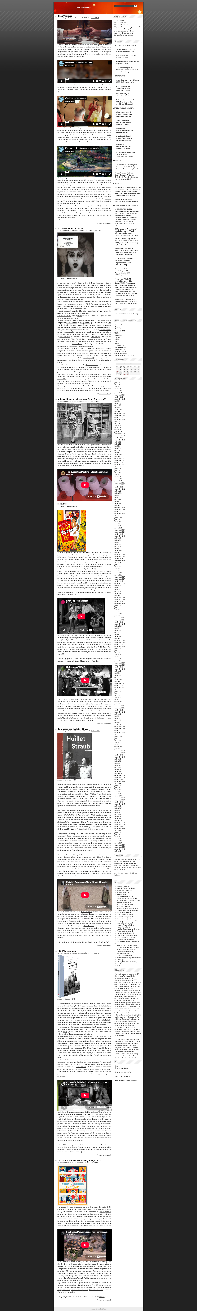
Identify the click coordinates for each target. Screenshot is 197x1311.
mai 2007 (117, 812)
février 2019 (118, 550)
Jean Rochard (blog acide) (125, 951)
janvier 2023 (118, 456)
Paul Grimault (88, 358)
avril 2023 (117, 450)
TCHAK (118, 102)
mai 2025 (117, 403)
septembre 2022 (119, 464)
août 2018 (117, 563)
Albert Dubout (85, 383)
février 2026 (118, 391)
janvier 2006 (118, 843)
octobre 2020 (118, 511)
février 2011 (118, 724)
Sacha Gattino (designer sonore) (127, 911)
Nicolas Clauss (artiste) (124, 919)
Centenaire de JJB (120, 353)
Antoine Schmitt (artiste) (125, 923)
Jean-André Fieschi (87, 799)
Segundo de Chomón (64, 316)
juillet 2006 (118, 833)
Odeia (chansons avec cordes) (127, 962)
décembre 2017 (119, 577)
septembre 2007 (119, 804)
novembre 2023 (119, 436)
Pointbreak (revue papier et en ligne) (129, 958)
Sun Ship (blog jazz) (123, 953)
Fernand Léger (79, 320)
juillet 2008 (118, 786)
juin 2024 (117, 421)
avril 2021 (117, 499)
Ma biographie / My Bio (124, 890)
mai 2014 (117, 653)
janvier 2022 (118, 481)
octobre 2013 (118, 667)
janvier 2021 (118, 505)
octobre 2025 (118, 397)
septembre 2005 (119, 849)
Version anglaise (121, 169)
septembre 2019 (119, 536)
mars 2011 (117, 722)
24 (127, 373)
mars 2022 (117, 477)
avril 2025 (117, 405)
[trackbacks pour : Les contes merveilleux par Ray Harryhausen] (110, 1300)
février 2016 (118, 614)
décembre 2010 (119, 726)
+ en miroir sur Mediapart (122, 29)
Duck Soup (85, 585)
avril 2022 (117, 475)
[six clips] (114, 195)
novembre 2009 (119, 753)
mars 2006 (117, 839)
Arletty (65, 1032)
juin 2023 (117, 446)
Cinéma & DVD (95, 18)
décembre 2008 (119, 775)
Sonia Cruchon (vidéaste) (125, 915)
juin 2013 (117, 673)
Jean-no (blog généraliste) (125, 933)
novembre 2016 (119, 599)
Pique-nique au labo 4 (123, 88)
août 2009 (117, 759)
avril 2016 (117, 610)
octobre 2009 (118, 755)
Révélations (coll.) (120, 349)
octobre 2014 (118, 644)
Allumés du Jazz (120, 345)
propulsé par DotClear (98, 1309)
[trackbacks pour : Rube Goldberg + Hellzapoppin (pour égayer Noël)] (110, 723)
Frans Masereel (65, 337)
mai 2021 (117, 497)
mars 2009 (117, 769)
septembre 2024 (119, 419)
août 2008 (117, 783)
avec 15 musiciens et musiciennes (127, 211)
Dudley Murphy (85, 323)
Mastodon (134, 1080)
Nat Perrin (89, 583)
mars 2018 (117, 571)
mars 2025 (117, 407)
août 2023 (117, 442)
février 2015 (118, 636)
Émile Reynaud (92, 304)
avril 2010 (117, 743)
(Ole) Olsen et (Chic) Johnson (73, 644)
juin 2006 (117, 835)
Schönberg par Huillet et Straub (72, 729)
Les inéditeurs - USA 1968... (126, 896)
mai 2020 (117, 522)
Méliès (79, 316)
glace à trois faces (121, 291)
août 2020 (117, 515)
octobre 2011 (118, 710)
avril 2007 (117, 814)
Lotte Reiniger (95, 337)
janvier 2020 (118, 528)
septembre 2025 (119, 399)
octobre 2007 (118, 802)
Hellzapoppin (62, 557)
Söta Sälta (120, 964)
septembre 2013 (119, 669)
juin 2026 (117, 383)
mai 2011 (117, 718)
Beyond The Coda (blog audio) (127, 945)
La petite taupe (81, 1207)
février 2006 (118, 841)
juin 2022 (117, 471)
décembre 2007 (119, 798)
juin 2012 (117, 693)
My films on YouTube (124, 902)
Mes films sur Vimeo (123, 906)
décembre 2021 (119, 483)
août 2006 (117, 831)
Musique (117, 327)
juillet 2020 (118, 518)
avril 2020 (117, 524)
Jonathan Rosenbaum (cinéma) (127, 929)
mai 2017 (117, 589)
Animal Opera (125, 94)
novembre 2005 (119, 847)
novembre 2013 (119, 665)
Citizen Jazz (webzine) (124, 955)
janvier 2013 (118, 681)
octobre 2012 (118, 685)
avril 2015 (117, 632)
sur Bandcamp (127, 275)
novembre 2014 (119, 642)
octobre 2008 (118, 779)
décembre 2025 (119, 395)
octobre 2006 (118, 826)
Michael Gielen (89, 926)
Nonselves (118, 199)
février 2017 (118, 593)
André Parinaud (81, 1067)
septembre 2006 (119, 828)
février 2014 (118, 659)
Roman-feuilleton (120, 347)
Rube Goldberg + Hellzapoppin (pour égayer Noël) (81, 399)
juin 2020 (117, 520)
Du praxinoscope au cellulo (70, 228)
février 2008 (118, 796)
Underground (133, 165)
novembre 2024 (119, 415)
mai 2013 (117, 675)
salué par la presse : (124, 215)
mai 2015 (117, 630)
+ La (131, 289)
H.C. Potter (61, 580)
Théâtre (116, 333)
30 (124, 374)
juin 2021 (117, 495)
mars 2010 (117, 745)
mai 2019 (117, 544)
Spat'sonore (120, 966)
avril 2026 (117, 387)
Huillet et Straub (87, 942)
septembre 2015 (119, 624)
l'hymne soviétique (78, 704)
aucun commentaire (104, 223)
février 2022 (118, 479)
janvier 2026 (118, 393)
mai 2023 (117, 448)
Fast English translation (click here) (126, 45)
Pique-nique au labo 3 (125, 248)
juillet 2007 (118, 808)
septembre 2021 (119, 489)
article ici (88, 1133)
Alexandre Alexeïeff (77, 348)
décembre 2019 (119, 530)
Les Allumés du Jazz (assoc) (126, 937)
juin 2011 (117, 716)
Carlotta (101, 1297)
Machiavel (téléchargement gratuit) (128, 900)
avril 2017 (117, 591)
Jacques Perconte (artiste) (125, 925)
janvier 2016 (118, 616)
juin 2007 (117, 810)
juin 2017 (117, 587)
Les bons (131, 285)
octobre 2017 (118, 581)
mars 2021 (117, 501)
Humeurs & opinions (121, 325)
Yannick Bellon (104, 1048)
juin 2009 (117, 763)
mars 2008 (117, 794)
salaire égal (119, 285)
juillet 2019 (118, 540)
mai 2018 (117, 567)
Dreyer (108, 857)
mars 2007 (117, 816)
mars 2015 (117, 634)
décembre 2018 (119, 554)
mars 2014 (117, 657)
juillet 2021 (118, 493)
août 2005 (117, 851)
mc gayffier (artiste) (123, 927)
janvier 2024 (118, 432)
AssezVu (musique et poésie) (126, 949)
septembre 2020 (119, 513)
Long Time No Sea (76, 201)
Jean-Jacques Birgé (83, 7)
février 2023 (118, 454)
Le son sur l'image (120, 351)
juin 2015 (117, 628)
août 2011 (117, 714)
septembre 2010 (119, 732)
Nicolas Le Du (62, 47)
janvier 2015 (118, 638)
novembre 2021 (119, 485)
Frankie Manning (90, 637)
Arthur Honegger (75, 332)
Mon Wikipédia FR (123, 892)
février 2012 (118, 702)
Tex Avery (63, 564)
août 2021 (117, 491)
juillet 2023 (118, 444)
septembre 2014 (119, 646)
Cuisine (116, 339)
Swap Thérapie (64, 16)
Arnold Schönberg (87, 817)
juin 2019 (117, 542)
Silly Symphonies (98, 1209)
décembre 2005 (119, 845)
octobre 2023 (118, 438)
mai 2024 (117, 423)
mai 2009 (117, 765)
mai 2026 (117, 385)
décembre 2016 (119, 597)
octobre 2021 (118, 487)
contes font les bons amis (124, 287)
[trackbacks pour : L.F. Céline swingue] (110, 1155)
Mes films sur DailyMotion (125, 904)
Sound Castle (87, 139)
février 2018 (118, 573)
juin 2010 (117, 739)
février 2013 (118, 679)
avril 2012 (117, 698)
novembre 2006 (119, 824)
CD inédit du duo (125, 299)
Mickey (96, 1207)
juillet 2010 (118, 736)
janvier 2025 (118, 411)
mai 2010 (117, 741)
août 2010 (117, 734)
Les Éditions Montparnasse (66, 1112)
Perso (116, 341)
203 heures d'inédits (132, 61)
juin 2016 (117, 608)
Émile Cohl (83, 311)
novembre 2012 (119, 683)
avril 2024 (117, 426)
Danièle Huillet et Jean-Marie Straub (78, 785)
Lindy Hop (73, 635)
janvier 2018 (118, 575)
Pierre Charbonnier (92, 365)
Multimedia (118, 329)
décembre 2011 (119, 706)
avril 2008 (117, 792)
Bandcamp (128, 245)
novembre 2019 (119, 532)
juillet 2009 (118, 761)
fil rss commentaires (121, 1068)
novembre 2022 (119, 460)
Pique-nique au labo (130, 239)
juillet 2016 (118, 606)
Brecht (97, 845)
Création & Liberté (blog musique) (128, 947)
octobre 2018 (118, 559)
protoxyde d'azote (63, 594)
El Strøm (108, 199)
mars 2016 (117, 612)
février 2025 (118, 409)
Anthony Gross (77, 344)
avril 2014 (117, 655)
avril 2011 (117, 720)
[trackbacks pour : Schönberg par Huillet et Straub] (110, 945)
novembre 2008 (119, 777)
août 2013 (117, 671)
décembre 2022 (119, 458)
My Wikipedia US (122, 894)
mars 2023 (117, 452)
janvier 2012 (118, 704)
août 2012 (117, 689)
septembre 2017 (119, 583)
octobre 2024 (118, 417)
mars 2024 (117, 428)
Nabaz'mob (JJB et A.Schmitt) (127, 898)
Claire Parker (90, 348)
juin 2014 (117, 651)
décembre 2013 (119, 663)
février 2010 (118, 747)
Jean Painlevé (106, 353)
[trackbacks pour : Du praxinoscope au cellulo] (110, 393)
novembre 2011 (119, 708)
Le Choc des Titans (96, 1290)
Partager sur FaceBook (122, 1076)
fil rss (116, 1066)
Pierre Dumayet (91, 1064)
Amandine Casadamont (90, 52)
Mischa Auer (106, 647)
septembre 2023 (119, 440)
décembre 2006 (119, 822)
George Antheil (71, 323)
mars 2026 (117, 389)
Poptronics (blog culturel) (125, 931)
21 (117, 373)
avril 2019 (117, 546)
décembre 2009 (119, 751)
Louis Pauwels (82, 1069)
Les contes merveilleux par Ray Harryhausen (79, 1160)
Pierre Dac (99, 571)
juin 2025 (117, 401)
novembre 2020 (119, 509)
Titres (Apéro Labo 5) (123, 120)
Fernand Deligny (67, 1135)
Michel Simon (78, 1029)
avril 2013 (117, 677)
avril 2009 (117, 767)
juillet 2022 (118, 468)
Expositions (118, 335)
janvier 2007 (118, 820)
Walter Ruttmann (105, 330)
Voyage (116, 343)
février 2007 (118, 818)
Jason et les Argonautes (79, 1290)
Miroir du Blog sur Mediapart (126, 888)
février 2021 (118, 503)
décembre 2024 (119, 413)
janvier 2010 (118, 749)
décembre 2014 (119, 640)
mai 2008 (117, 790)
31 (127, 374)
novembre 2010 (119, 728)
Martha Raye (80, 647)
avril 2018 (117, 569)
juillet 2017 (118, 585)
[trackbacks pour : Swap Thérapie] (110, 223)
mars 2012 (117, 700)
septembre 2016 (119, 603)
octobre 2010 (118, 730)
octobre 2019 (118, 534)
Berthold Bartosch (90, 334)
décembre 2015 (119, 618)
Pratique (117, 337)
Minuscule (72, 1207)
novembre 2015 (119, 620)
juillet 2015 (118, 626)
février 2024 (118, 430)
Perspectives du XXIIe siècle (127, 229)
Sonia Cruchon (73, 49)
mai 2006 (117, 837)
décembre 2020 (119, 507)
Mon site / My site (123, 886)
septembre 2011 (119, 712)
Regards (106, 1149)
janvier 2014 (118, 661)
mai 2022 (117, 473)
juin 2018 (117, 565)
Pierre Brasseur (89, 1029)
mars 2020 (117, 526)
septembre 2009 (119, 757)
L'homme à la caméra (122, 289)
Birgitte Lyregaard (93, 137)
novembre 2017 (119, 579)
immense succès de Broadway (101, 564)
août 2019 (117, 538)
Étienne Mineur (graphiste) (125, 917)
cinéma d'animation (102, 283)
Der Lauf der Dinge (85, 463)
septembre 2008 (119, 781)
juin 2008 (117, 788)
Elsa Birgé (120, 960)
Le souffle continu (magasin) (126, 939)
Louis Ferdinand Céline (92, 1004)
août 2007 (117, 806)
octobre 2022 (118, 462)
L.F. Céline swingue (66, 951)
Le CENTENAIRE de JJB (123, 209)
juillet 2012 (118, 691)
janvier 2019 (118, 552)
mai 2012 (117, 695)
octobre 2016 (118, 601)
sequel (91, 89)
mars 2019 (117, 548)
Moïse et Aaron (86, 912)
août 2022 (117, 466)
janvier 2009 (118, 773)
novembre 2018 (119, 556)
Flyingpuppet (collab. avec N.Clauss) (129, 921)
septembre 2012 (119, 687)
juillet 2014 (118, 648)
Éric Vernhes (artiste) (124, 913)
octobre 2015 (118, 622)
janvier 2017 (118, 595)
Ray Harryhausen (105, 1212)
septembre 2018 (119, 561)
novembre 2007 (119, 800)
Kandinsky (60, 843)
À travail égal (130, 283)
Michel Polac (61, 1050)
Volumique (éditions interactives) (127, 908)
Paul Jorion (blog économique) (127, 935)
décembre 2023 (119, 434)
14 (117, 371)
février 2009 (118, 771)
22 (120, 373)
